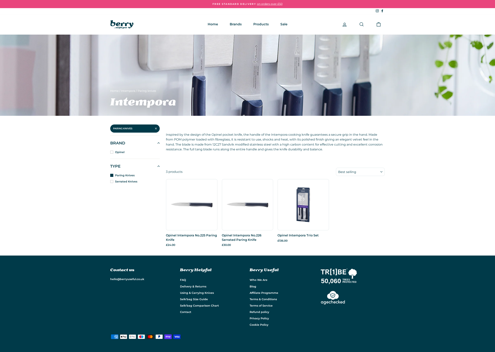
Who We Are (258, 279)
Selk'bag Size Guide (194, 299)
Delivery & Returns (193, 286)
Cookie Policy (259, 324)
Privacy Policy (259, 318)
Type (115, 166)
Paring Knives (122, 128)
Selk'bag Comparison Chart (199, 305)
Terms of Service (261, 305)
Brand (117, 143)
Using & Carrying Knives (197, 292)
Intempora (128, 90)
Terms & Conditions (263, 299)
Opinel (120, 152)
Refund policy (259, 312)
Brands (236, 24)
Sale (284, 24)
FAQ (183, 279)
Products (261, 24)
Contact (185, 312)
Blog (253, 286)
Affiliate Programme (264, 292)
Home (213, 24)
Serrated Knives (126, 181)
